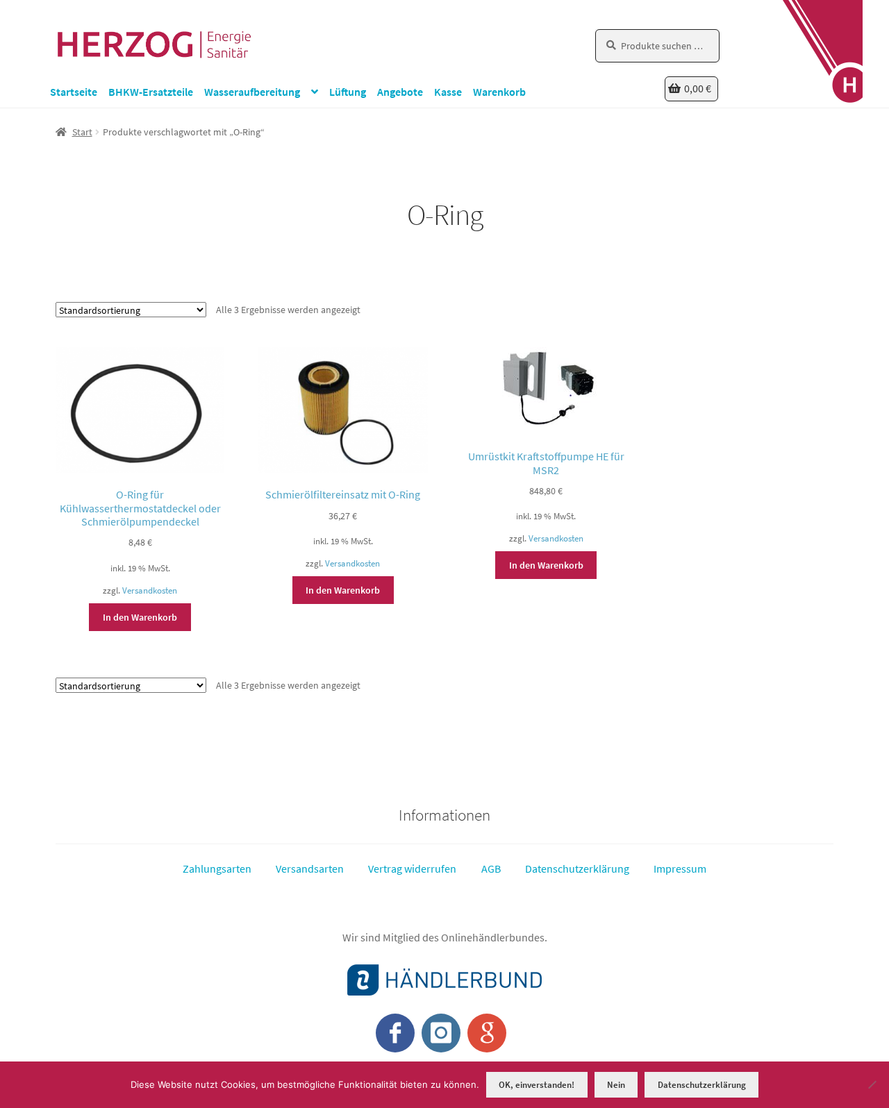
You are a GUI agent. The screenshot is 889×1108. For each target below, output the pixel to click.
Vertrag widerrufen (412, 868)
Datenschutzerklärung (577, 868)
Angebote (400, 92)
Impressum (680, 868)
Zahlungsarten (217, 868)
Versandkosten (149, 590)
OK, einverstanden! (536, 1085)
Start (82, 132)
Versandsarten (310, 868)
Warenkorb (499, 92)
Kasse (448, 92)
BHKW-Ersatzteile (150, 92)
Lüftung (347, 92)
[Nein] (872, 1084)
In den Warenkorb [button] (140, 617)
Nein (616, 1085)
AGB (491, 868)
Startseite (73, 92)
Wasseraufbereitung (252, 92)
